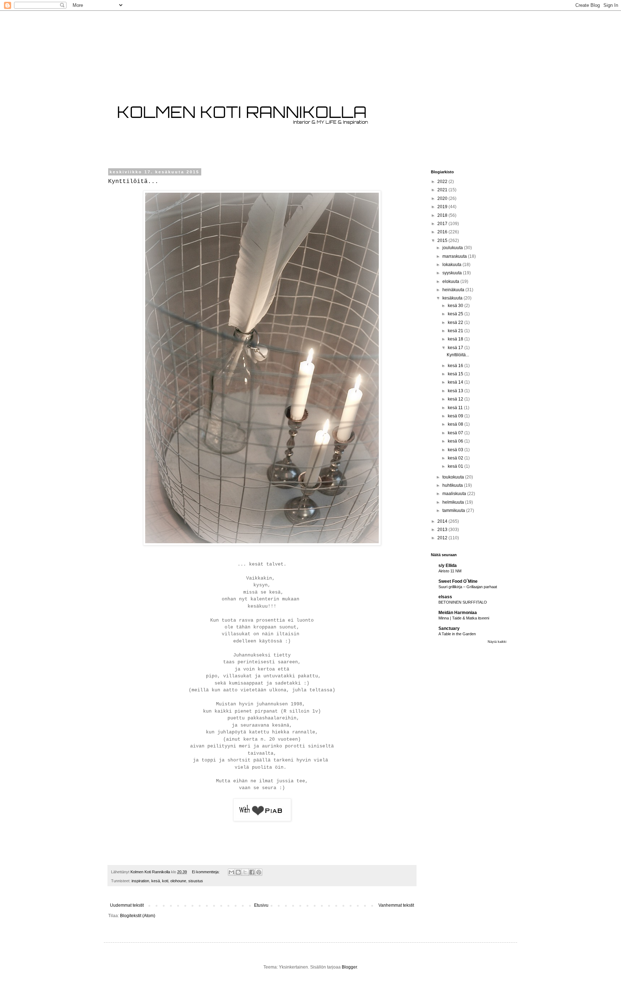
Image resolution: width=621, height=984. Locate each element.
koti (165, 881)
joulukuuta (453, 247)
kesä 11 (456, 407)
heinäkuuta (453, 289)
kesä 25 (456, 313)
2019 (442, 206)
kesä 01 (456, 466)
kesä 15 (456, 373)
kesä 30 (456, 305)
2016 (442, 231)
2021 (442, 189)
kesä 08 (456, 424)
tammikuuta (454, 510)
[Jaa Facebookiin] (252, 872)
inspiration (140, 881)
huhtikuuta (453, 485)
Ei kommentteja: (206, 872)
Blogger (349, 967)
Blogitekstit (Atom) (137, 915)
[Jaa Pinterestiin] (258, 872)
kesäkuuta (453, 298)
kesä (155, 881)
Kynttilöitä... (133, 181)
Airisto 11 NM (449, 571)
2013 (442, 529)
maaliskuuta (454, 493)
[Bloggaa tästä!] (238, 872)
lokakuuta (452, 264)
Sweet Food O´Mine (458, 581)
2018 (442, 215)
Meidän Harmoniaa (457, 612)
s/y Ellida (447, 565)
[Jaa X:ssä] (245, 872)
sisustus (195, 881)
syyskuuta (452, 272)
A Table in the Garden (457, 634)
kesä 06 (456, 441)
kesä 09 (456, 415)
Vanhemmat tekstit (396, 905)
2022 (442, 181)
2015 (442, 240)
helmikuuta (453, 502)
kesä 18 (456, 339)
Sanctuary (449, 628)
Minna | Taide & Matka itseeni (463, 618)
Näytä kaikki (497, 642)
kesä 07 (456, 432)
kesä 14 (456, 382)
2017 (442, 223)
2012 (442, 537)
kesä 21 (456, 330)
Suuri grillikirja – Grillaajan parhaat (467, 587)
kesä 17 (456, 347)
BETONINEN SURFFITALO (462, 602)
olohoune (178, 881)
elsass (445, 596)
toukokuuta (453, 477)
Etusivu (261, 905)
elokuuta (451, 281)
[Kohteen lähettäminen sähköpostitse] (231, 872)
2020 (442, 198)
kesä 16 (456, 365)
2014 (442, 521)
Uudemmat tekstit (127, 905)
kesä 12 (456, 399)
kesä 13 (456, 390)
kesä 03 (456, 449)
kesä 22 (456, 322)
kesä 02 (456, 458)
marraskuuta (455, 256)
